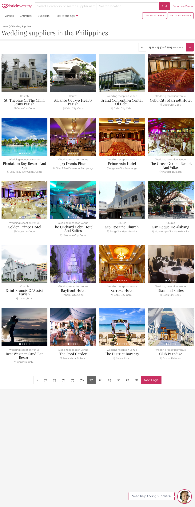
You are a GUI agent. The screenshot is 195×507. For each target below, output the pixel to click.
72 (45, 380)
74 (63, 380)
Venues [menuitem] (9, 15)
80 (119, 380)
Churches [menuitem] (26, 15)
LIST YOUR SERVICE (180, 15)
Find (164, 6)
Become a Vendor (183, 6)
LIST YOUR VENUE (154, 15)
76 (82, 380)
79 (109, 380)
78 (100, 380)
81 (127, 380)
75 (72, 380)
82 (136, 380)
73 (54, 380)
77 (91, 380)
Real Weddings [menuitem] (65, 15)
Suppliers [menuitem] (44, 15)
